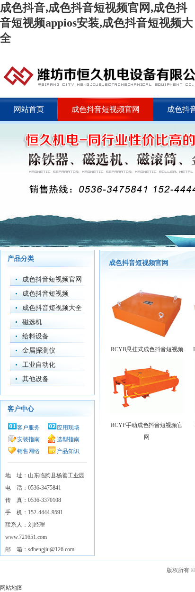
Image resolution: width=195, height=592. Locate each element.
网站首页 (29, 109)
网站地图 (11, 587)
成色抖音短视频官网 (105, 109)
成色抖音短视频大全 (52, 307)
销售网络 (28, 451)
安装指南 (28, 439)
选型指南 (68, 439)
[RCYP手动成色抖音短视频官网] (147, 413)
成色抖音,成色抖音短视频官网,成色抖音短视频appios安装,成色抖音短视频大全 (96, 22)
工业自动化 (38, 364)
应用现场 (68, 427)
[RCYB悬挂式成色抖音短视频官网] (147, 337)
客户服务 (28, 427)
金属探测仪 (38, 350)
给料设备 (35, 336)
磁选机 (32, 322)
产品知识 (68, 451)
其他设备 (35, 379)
